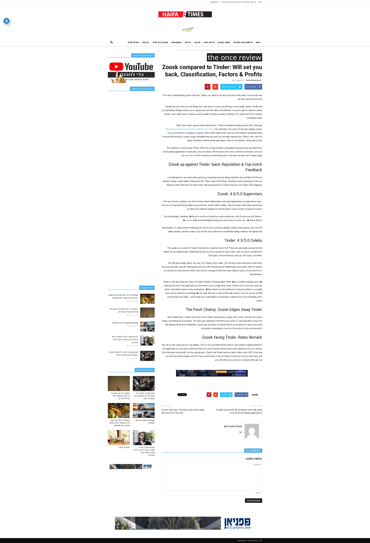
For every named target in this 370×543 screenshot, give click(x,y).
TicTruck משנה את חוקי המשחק (125, 323)
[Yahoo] (239, 432)
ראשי (258, 42)
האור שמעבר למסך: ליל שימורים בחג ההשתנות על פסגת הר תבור (144, 396)
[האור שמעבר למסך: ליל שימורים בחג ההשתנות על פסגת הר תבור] (147, 356)
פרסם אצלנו (214, 2)
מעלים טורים (133, 42)
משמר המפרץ (224, 42)
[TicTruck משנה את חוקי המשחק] (147, 326)
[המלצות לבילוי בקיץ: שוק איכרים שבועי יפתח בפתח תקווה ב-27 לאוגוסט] (147, 299)
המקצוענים (176, 42)
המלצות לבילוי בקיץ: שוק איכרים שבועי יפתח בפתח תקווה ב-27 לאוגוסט (120, 423)
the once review (234, 57)
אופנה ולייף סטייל (160, 42)
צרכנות (145, 42)
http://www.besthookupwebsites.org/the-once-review (189, 129)
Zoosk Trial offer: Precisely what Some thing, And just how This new (183, 411)
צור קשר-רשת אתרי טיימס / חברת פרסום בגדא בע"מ (238, 2)
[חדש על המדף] (119, 437)
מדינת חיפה (209, 42)
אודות (260, 2)
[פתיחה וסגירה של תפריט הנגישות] (6, 20)
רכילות (188, 42)
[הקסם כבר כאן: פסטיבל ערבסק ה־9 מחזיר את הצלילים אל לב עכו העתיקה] (147, 313)
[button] (111, 42)
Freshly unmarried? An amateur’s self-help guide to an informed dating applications (239, 411)
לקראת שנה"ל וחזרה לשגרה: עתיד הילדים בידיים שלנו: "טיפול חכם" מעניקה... (124, 340)
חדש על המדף (124, 447)
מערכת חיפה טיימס (253, 80)
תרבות (197, 42)
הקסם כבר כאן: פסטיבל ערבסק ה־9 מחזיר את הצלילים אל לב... (120, 396)
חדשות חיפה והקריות (242, 42)
